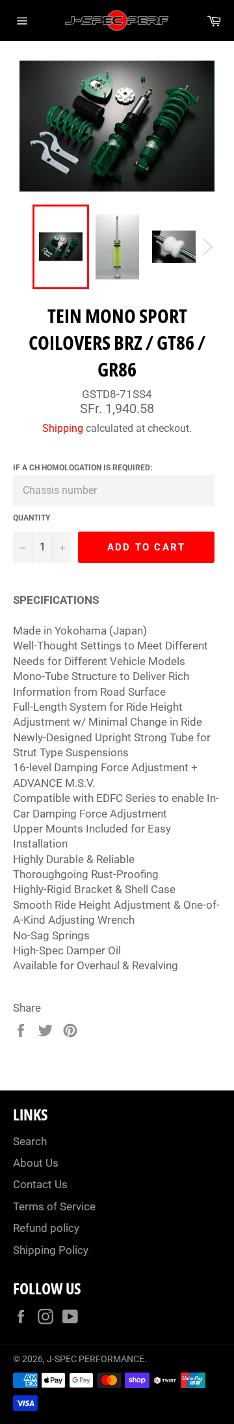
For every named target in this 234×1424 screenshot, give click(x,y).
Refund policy (46, 1227)
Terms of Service (54, 1206)
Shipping (62, 428)
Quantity (31, 517)
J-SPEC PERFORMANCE (95, 1359)
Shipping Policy (50, 1250)
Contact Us (40, 1184)
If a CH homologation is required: (82, 467)
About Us (35, 1162)
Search (30, 1141)
